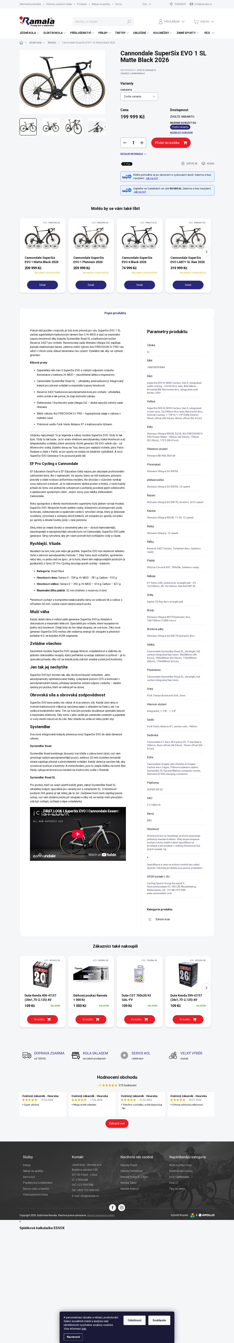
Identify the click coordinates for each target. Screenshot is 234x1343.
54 (30, 246)
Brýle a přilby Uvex (180, 1165)
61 (46, 246)
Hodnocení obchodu (117, 1077)
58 (38, 246)
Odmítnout (134, 1320)
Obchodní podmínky (30, 4)
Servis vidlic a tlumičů (36, 1188)
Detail (42, 285)
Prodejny (82, 4)
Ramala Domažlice (131, 1171)
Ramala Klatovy (129, 1188)
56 (192, 246)
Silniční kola (163, 919)
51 (135, 246)
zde (84, 1328)
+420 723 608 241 (88, 1190)
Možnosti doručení (181, 132)
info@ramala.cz (90, 1196)
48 (95, 246)
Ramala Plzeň (128, 1165)
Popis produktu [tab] (115, 313)
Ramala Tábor (128, 1182)
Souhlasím (159, 1320)
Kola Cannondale (179, 1177)
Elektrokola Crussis (181, 1171)
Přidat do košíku (167, 143)
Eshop (26, 1165)
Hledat (129, 21)
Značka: (132, 73)
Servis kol (29, 1177)
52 (175, 246)
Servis (118, 4)
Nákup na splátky (101, 4)
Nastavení (73, 1337)
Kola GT (173, 1182)
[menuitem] (30, 33)
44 (55, 246)
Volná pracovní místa (35, 1194)
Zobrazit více (117, 1123)
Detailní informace (131, 154)
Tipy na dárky (177, 1188)
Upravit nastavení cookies (101, 1215)
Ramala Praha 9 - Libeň (134, 1177)
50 (103, 246)
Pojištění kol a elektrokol (37, 1182)
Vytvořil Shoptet (179, 1215)
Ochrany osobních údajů (59, 4)
